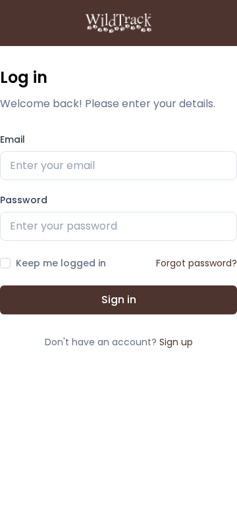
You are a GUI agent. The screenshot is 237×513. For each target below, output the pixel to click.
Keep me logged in (61, 263)
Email (12, 139)
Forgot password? (196, 263)
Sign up (176, 342)
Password (23, 200)
